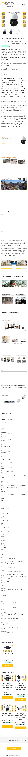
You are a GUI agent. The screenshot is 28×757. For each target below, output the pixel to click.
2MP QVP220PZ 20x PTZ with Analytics (12, 739)
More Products (14, 748)
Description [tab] (6, 74)
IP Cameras (4, 69)
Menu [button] (23, 4)
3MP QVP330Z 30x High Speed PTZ (17, 740)
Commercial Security (20, 68)
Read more (7, 665)
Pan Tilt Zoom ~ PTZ (13, 69)
